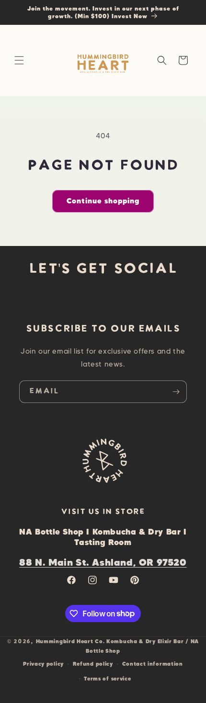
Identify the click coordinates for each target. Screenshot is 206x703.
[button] (19, 60)
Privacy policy (43, 663)
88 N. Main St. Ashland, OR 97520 (102, 562)
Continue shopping (103, 200)
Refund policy (93, 663)
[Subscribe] (175, 391)
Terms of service (107, 678)
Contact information (152, 663)
